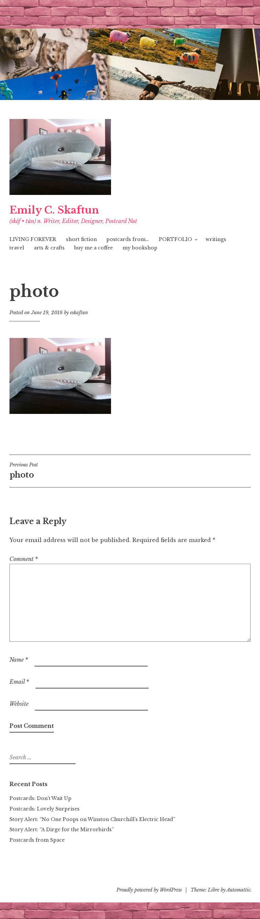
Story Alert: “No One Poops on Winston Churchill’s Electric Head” (92, 819)
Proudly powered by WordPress (149, 890)
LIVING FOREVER (32, 239)
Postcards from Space (37, 840)
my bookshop (140, 248)
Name (18, 659)
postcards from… (127, 239)
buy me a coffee (93, 248)
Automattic (238, 890)
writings (215, 239)
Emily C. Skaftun (54, 210)
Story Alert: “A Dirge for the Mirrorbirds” (61, 829)
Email (19, 681)
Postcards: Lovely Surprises (44, 809)
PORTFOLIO (175, 239)
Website (18, 703)
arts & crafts (49, 248)
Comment (23, 559)
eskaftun (79, 312)
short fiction (81, 239)
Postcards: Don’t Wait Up (40, 798)
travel (16, 248)
